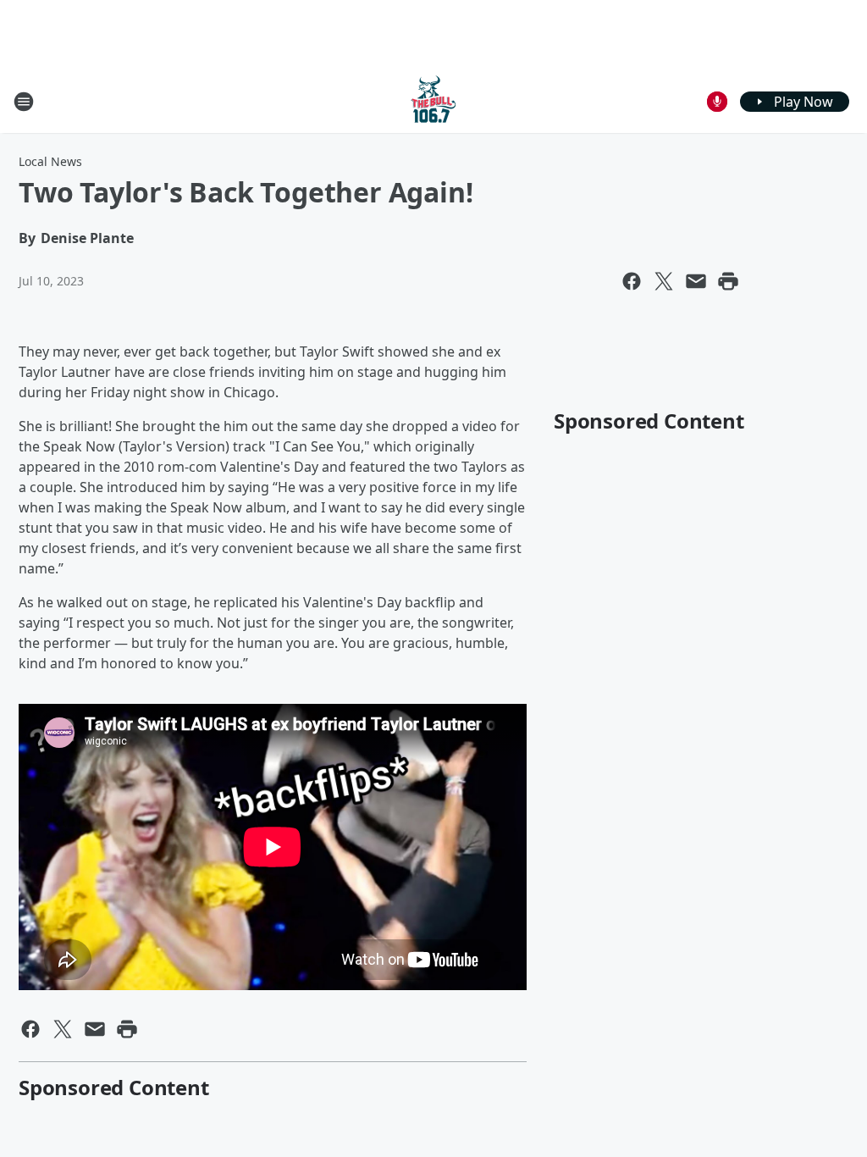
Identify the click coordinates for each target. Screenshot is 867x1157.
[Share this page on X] (664, 281)
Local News (50, 161)
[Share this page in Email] (696, 281)
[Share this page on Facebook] (631, 281)
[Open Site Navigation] (24, 101)
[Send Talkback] (717, 101)
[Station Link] (433, 101)
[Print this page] (728, 281)
